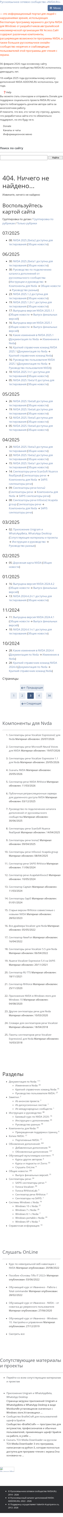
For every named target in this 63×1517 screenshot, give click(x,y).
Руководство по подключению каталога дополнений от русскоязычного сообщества (30, 274)
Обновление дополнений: (26, 1143)
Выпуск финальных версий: (33, 1175)
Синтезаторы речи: (21, 1178)
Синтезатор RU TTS (20, 972)
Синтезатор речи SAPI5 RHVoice (27, 863)
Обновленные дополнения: (33, 1151)
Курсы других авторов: (29, 1159)
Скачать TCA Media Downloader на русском (31, 1439)
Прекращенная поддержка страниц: (37, 1132)
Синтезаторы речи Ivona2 (29, 488)
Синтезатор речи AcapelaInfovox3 (28, 875)
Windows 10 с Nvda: (28, 1206)
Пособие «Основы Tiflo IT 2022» (27, 1275)
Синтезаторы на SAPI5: (29, 1198)
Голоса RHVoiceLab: (27, 1190)
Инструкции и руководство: (26, 1112)
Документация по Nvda (24, 339)
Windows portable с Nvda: (31, 1217)
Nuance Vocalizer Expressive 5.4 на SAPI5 (32, 960)
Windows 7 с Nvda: (27, 1210)
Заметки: (15, 1097)
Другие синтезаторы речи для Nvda (30, 1011)
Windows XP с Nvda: (27, 1221)
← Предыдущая (33, 687)
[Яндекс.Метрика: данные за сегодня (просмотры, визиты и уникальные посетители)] (7, 1469)
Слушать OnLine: (26, 1167)
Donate (7, 126)
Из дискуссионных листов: (32, 1105)
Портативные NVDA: (28, 1140)
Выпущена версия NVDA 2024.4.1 (33, 617)
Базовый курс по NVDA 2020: (33, 1116)
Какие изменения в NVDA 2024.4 (33, 650)
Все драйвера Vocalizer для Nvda (28, 925)
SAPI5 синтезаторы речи (34, 496)
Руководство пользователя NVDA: (36, 1093)
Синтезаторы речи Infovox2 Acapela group (33, 851)
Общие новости (38, 244)
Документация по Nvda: (24, 1081)
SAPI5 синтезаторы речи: (30, 1182)
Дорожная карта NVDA (27, 562)
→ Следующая (32, 703)
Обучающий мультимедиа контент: (31, 1155)
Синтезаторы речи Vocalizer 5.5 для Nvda (33, 949)
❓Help (7, 92)
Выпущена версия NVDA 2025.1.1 (33, 310)
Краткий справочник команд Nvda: (37, 1089)
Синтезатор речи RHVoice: (31, 1194)
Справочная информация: (25, 1225)
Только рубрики (27, 223)
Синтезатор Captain (20, 886)
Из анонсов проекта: (28, 1101)
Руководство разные (25, 290)
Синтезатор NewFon (20, 937)
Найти (55, 157)
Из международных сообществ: (34, 1108)
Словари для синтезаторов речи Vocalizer (33, 1023)
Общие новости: (20, 1171)
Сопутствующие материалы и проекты (34, 537)
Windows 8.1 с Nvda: (27, 1214)
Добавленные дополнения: (32, 1147)
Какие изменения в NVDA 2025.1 (33, 335)
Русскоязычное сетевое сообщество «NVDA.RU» (30, 2)
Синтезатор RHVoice (20, 984)
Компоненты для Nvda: (24, 1128)
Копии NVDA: (18, 1136)
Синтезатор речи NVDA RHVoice (27, 781)
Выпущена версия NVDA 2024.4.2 (33, 584)
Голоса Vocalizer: (26, 1186)
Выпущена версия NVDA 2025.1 (32, 322)
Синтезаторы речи (34, 475)
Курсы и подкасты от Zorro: (32, 1163)
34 (49, 695)
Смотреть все (17, 1333)
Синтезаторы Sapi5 (20, 898)
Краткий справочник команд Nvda (30, 355)
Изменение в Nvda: (28, 1085)
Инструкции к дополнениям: (33, 1120)
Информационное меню (17, 134)
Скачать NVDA (17, 770)
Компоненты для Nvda (23, 286)
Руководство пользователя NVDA (30, 368)
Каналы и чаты (12, 130)
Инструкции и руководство (26, 282)
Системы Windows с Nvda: (25, 1202)
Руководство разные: (29, 1124)
